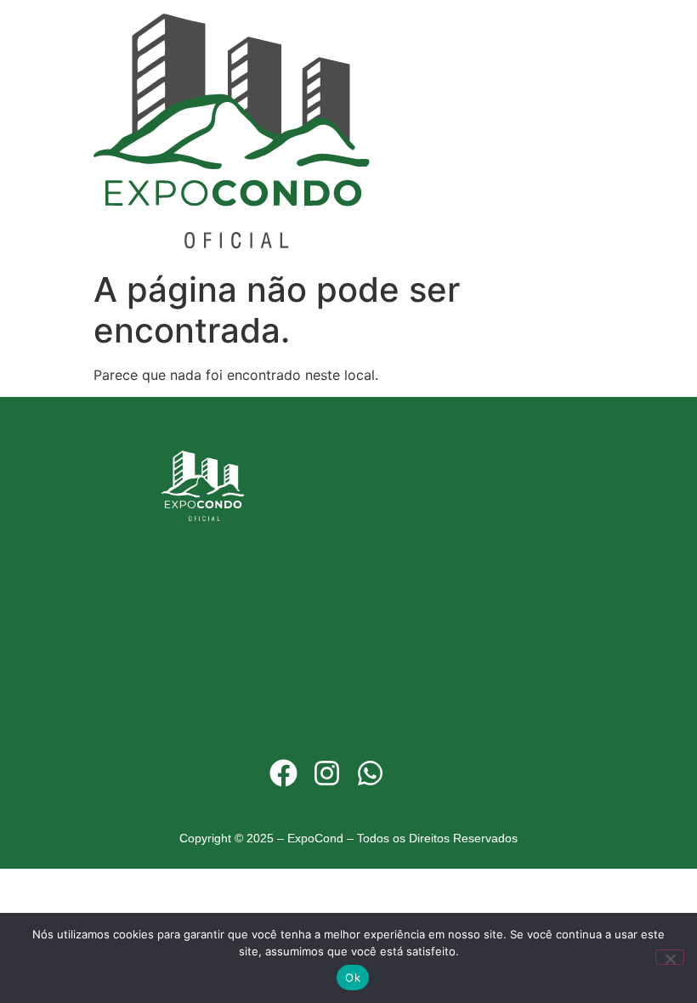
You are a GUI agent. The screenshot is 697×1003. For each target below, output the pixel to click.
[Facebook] (283, 773)
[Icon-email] (414, 773)
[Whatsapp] (370, 773)
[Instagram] (326, 773)
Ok (352, 977)
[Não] (669, 957)
